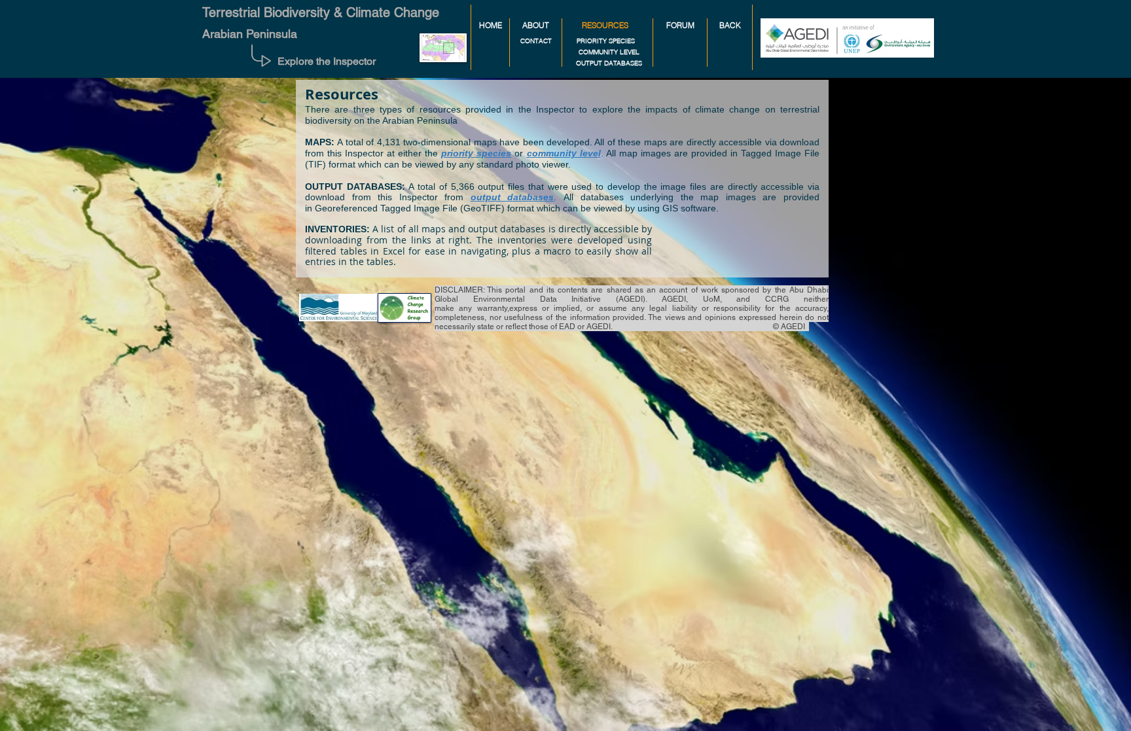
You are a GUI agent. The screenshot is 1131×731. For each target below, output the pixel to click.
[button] (604, 25)
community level (564, 153)
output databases (512, 197)
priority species (476, 153)
